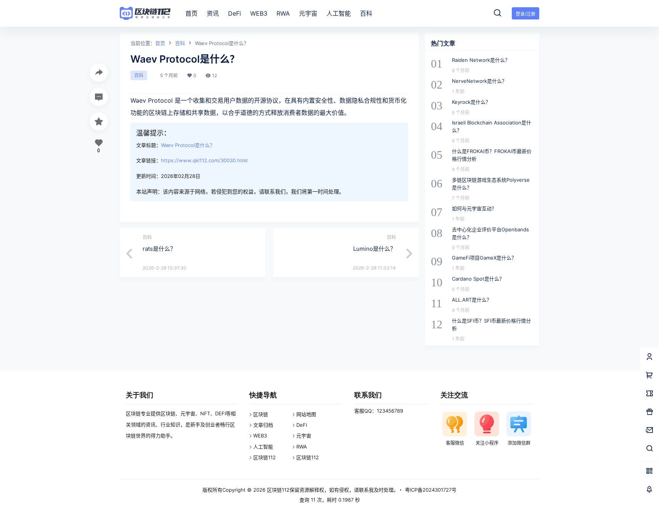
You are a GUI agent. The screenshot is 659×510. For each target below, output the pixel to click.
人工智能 (263, 447)
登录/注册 (525, 14)
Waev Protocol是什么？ (188, 145)
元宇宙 (303, 436)
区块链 (260, 414)
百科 (180, 43)
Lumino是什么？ (374, 248)
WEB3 (260, 436)
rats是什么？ (159, 248)
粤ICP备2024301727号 (430, 490)
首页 (160, 43)
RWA (301, 447)
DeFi (301, 425)
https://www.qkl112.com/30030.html (204, 160)
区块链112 (264, 457)
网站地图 (306, 414)
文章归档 (263, 425)
